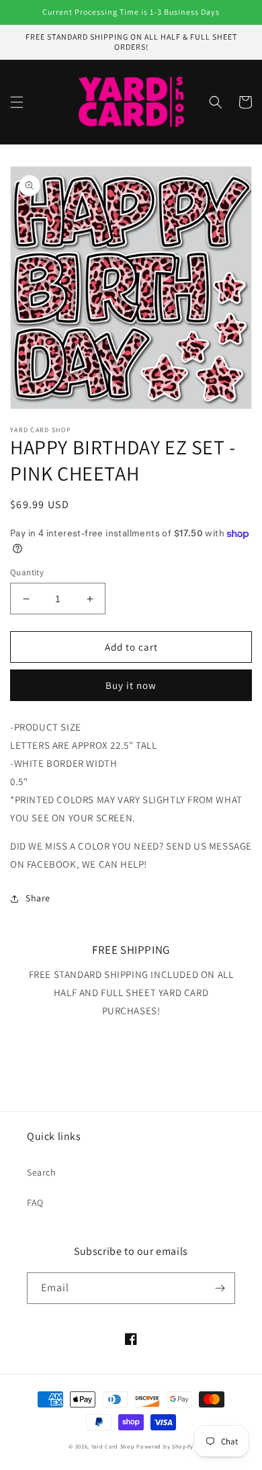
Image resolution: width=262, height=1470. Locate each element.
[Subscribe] (219, 1288)
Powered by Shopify (164, 1446)
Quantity (27, 572)
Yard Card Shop (113, 1446)
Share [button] (38, 898)
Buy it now (131, 685)
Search (41, 1172)
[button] (17, 102)
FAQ (35, 1202)
